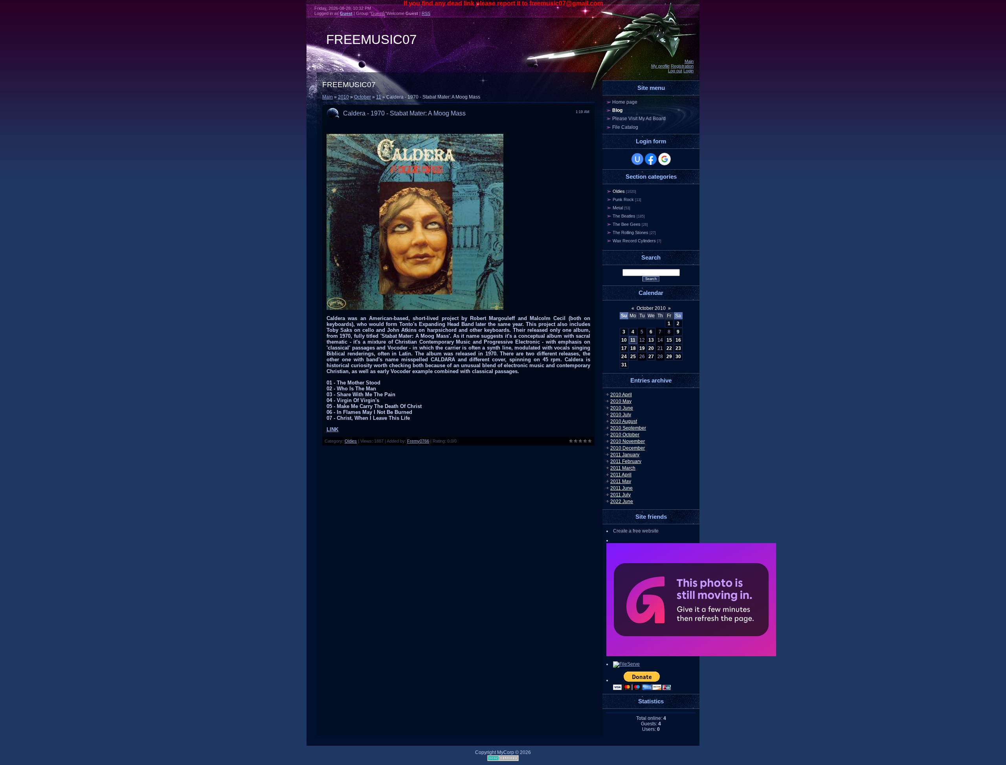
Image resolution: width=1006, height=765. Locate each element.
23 (678, 348)
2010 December (627, 448)
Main (689, 61)
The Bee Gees (627, 224)
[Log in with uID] (637, 159)
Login (688, 70)
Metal (618, 207)
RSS (426, 13)
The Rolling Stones (630, 232)
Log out (675, 70)
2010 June (621, 408)
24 (624, 356)
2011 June (621, 488)
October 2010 (651, 308)
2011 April (621, 475)
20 (651, 348)
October (362, 97)
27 (651, 356)
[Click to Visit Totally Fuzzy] (691, 654)
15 (669, 340)
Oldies (351, 441)
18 (633, 348)
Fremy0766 (418, 441)
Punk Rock (623, 199)
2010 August (623, 421)
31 (624, 365)
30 (678, 356)
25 (633, 356)
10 (624, 340)
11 (378, 97)
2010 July (620, 414)
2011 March (622, 468)
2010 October (624, 434)
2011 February (625, 461)
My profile (660, 66)
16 (678, 340)
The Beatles (624, 216)
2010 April (621, 394)
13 (651, 340)
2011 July (620, 495)
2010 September (628, 428)
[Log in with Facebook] (651, 159)
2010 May (621, 401)
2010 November (627, 441)
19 (642, 348)
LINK (332, 429)
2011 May (620, 481)
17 (624, 348)
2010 (343, 97)
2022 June (621, 501)
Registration (682, 66)
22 (669, 348)
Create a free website (636, 531)
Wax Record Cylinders (634, 240)
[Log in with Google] (664, 159)
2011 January (624, 455)
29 (669, 356)
